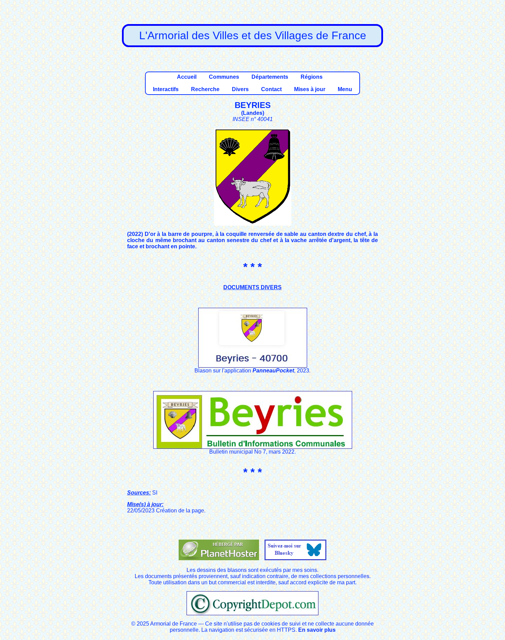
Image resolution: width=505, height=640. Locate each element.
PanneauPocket (273, 370)
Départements (269, 77)
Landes (252, 113)
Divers (240, 89)
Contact (271, 89)
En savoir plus (317, 630)
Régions (312, 77)
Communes (224, 77)
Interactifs (166, 89)
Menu (345, 89)
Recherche (205, 89)
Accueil (187, 77)
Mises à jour (309, 89)
